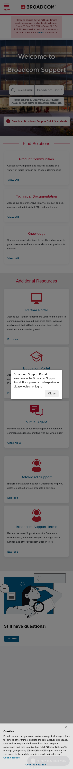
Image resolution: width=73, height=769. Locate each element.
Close (52, 393)
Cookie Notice (11, 757)
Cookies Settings (35, 764)
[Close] (66, 727)
